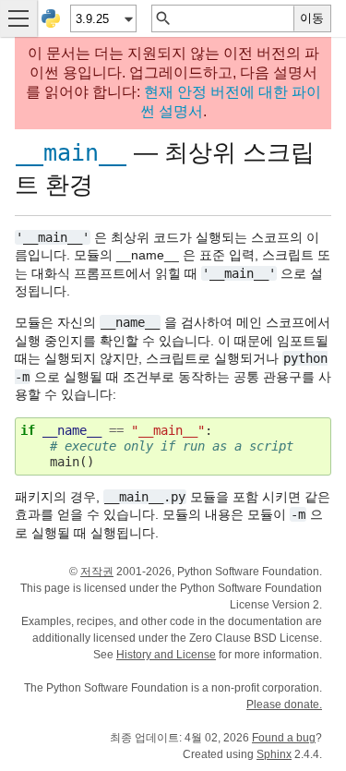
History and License (166, 654)
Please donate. (284, 704)
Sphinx (274, 754)
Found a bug (284, 737)
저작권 (96, 571)
